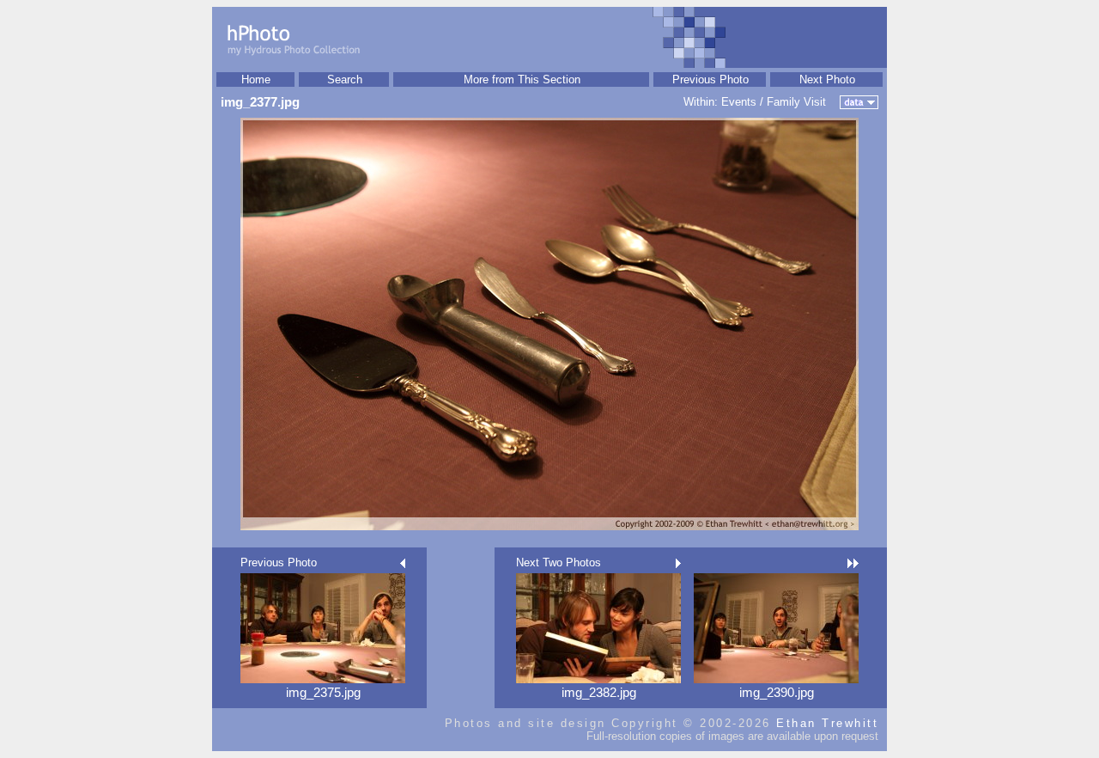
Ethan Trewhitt (827, 723)
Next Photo (827, 79)
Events (738, 101)
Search (344, 79)
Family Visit (796, 101)
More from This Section (522, 79)
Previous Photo (710, 79)
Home (255, 79)
